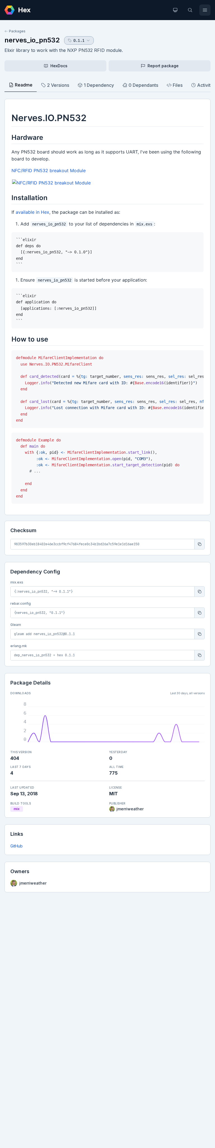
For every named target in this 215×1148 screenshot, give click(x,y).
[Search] (190, 10)
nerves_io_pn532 (32, 40)
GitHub (16, 846)
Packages (17, 31)
